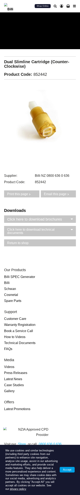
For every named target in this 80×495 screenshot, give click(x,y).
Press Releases (15, 373)
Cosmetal (11, 295)
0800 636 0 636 (50, 444)
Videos (9, 367)
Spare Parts (12, 301)
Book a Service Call (18, 331)
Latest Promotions (17, 409)
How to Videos (14, 337)
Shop (22, 444)
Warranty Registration (19, 324)
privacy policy (18, 488)
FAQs (8, 349)
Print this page (17, 194)
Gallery (9, 391)
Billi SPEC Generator (19, 277)
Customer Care (15, 319)
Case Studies (14, 385)
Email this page (55, 194)
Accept (67, 469)
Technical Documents (19, 343)
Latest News (13, 379)
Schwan (10, 289)
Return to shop (18, 243)
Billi (7, 283)
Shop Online (43, 6)
